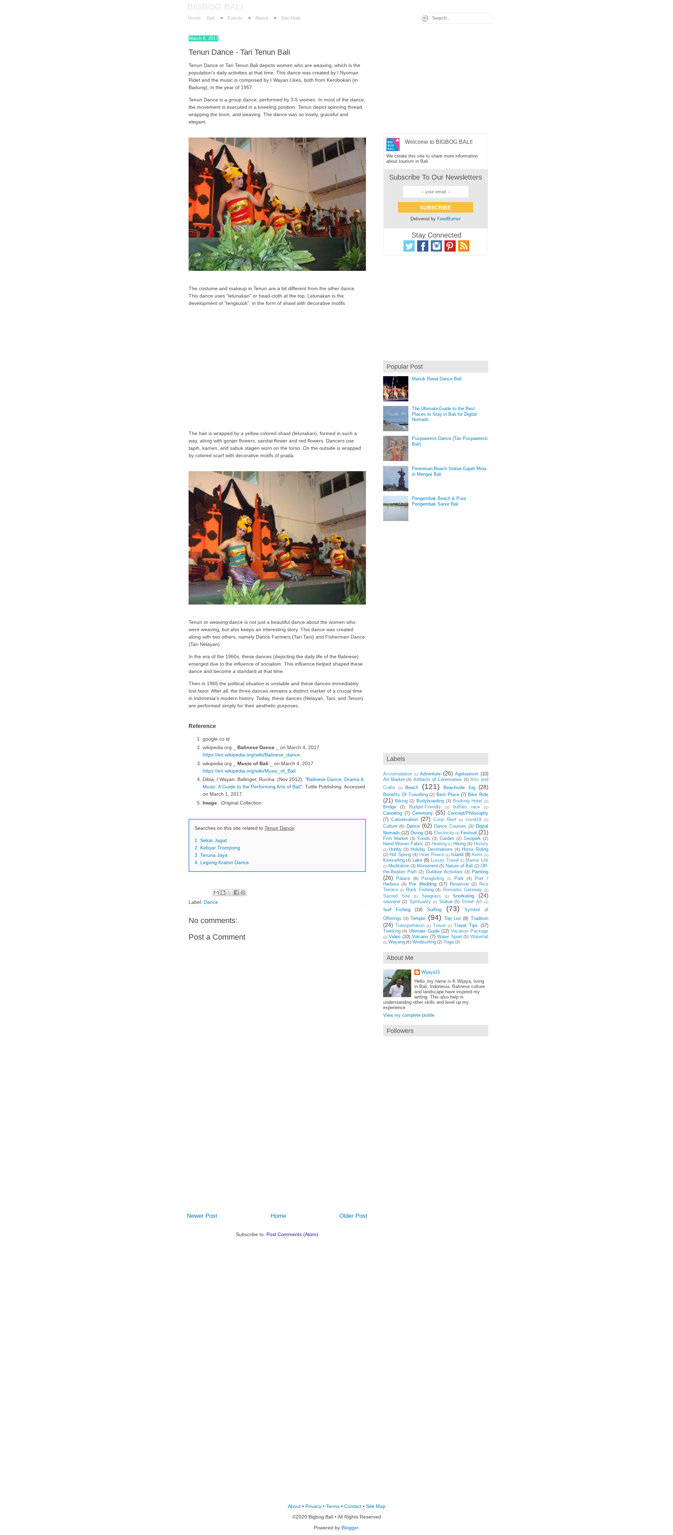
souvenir (391, 901)
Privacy (313, 1506)
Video (394, 936)
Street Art (472, 901)
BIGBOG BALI (215, 7)
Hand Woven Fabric (403, 843)
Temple (417, 918)
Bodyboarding (430, 800)
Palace (403, 878)
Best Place (447, 794)
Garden (447, 838)
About (294, 1506)
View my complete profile (408, 1015)
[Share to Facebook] (236, 892)
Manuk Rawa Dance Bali (437, 378)
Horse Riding (475, 849)
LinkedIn (463, 246)
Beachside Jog (459, 787)
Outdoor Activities (444, 871)
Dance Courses (450, 826)
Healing (439, 843)
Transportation (409, 925)
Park (459, 878)
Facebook (422, 246)
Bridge (389, 806)
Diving (416, 832)
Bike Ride (478, 794)
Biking (401, 800)
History (481, 843)
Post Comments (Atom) (292, 1234)
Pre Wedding (422, 884)
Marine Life (476, 860)
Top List (452, 918)
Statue (446, 901)
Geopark (472, 838)
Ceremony (422, 813)
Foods (423, 838)
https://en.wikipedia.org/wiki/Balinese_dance (251, 755)
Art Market (394, 779)
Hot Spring (400, 854)
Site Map (376, 1506)
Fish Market (395, 838)
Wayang (396, 942)
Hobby (395, 849)
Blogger (349, 1527)
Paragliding (432, 878)
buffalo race (466, 806)
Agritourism (466, 773)
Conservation (404, 819)
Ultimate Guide (424, 931)
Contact (352, 1506)
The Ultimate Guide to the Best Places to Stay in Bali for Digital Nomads (444, 414)
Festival (469, 832)
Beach (411, 787)
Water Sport (449, 936)
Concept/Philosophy (468, 813)
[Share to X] (229, 892)
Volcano (420, 936)
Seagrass (431, 896)
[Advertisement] (277, 368)
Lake (417, 860)
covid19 (473, 819)
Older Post (353, 1216)
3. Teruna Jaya (211, 855)
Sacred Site (396, 896)
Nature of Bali (459, 865)
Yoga (448, 942)
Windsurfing (424, 942)
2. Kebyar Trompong (217, 847)
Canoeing (392, 813)
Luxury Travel (445, 860)
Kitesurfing (394, 860)
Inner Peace (431, 854)
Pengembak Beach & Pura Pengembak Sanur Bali (439, 501)
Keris (477, 854)
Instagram (436, 246)
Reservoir (459, 884)
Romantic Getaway (462, 889)
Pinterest (450, 246)
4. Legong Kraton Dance (222, 862)
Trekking (392, 931)
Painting (480, 871)
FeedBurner (449, 218)
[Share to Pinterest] (242, 892)
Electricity (444, 832)
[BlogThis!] (222, 892)
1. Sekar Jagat (211, 840)
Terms (333, 1506)
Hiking (459, 843)
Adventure (430, 773)
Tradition (479, 918)
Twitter (409, 246)
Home (278, 1216)
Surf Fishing (396, 909)
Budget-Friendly (425, 806)
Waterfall (479, 936)
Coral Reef (444, 819)
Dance (211, 902)
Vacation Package (469, 931)
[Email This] (216, 892)
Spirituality (420, 901)
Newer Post (202, 1216)
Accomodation (397, 773)
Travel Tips (466, 925)
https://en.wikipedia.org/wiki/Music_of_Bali (249, 771)
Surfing (434, 909)
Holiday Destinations (431, 849)
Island (457, 854)
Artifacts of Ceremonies (437, 779)
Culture (390, 826)
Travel (439, 925)
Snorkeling (463, 896)
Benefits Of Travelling (405, 794)
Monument (427, 865)
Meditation (398, 865)
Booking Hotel (467, 800)
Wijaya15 (430, 972)
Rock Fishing (419, 889)
